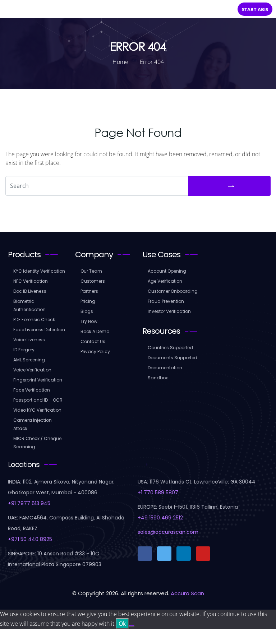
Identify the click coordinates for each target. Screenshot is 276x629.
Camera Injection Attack (32, 424)
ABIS (255, 9)
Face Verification (31, 390)
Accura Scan (187, 593)
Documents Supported (172, 358)
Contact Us (92, 341)
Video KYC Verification (37, 410)
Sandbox (158, 378)
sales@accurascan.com (168, 532)
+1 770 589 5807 (158, 492)
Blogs (86, 311)
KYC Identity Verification (39, 271)
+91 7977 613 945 (29, 503)
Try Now (88, 321)
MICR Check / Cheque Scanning (37, 442)
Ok (122, 624)
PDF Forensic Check (34, 319)
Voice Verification (32, 370)
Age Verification (165, 281)
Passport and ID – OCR (38, 400)
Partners (89, 291)
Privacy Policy (95, 351)
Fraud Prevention (166, 301)
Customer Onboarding (173, 291)
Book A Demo (94, 331)
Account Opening (167, 271)
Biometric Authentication (29, 305)
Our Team (91, 271)
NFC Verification (30, 281)
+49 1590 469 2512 (160, 517)
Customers (92, 281)
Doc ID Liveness (29, 291)
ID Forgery (23, 350)
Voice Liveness (29, 340)
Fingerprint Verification (37, 380)
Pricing (87, 301)
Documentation (165, 368)
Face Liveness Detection (39, 330)
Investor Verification (169, 311)
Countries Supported (170, 347)
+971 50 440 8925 (30, 539)
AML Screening (29, 360)
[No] (131, 626)
